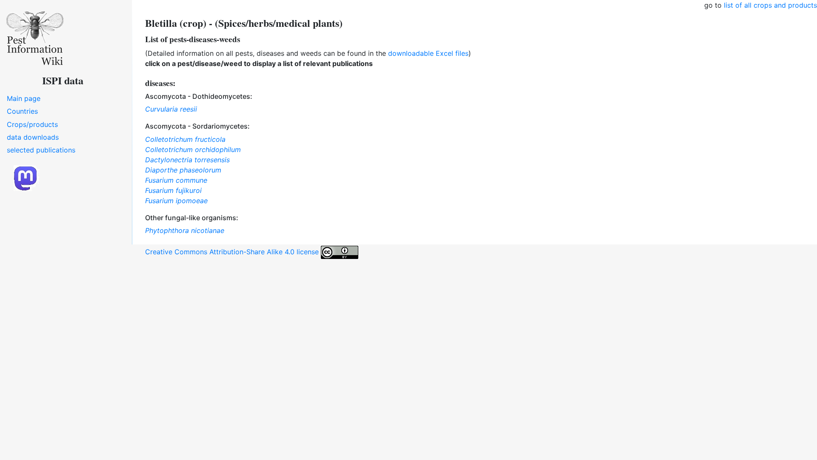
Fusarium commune (176, 180)
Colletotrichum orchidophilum (193, 149)
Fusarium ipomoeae (176, 200)
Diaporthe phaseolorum (183, 170)
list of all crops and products (770, 5)
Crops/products (32, 124)
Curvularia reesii (171, 109)
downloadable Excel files (428, 53)
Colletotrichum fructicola (185, 139)
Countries (22, 111)
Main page (23, 98)
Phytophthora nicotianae (184, 230)
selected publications (41, 150)
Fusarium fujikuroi (173, 190)
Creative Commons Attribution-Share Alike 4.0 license (233, 251)
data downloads (33, 137)
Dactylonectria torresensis (187, 159)
